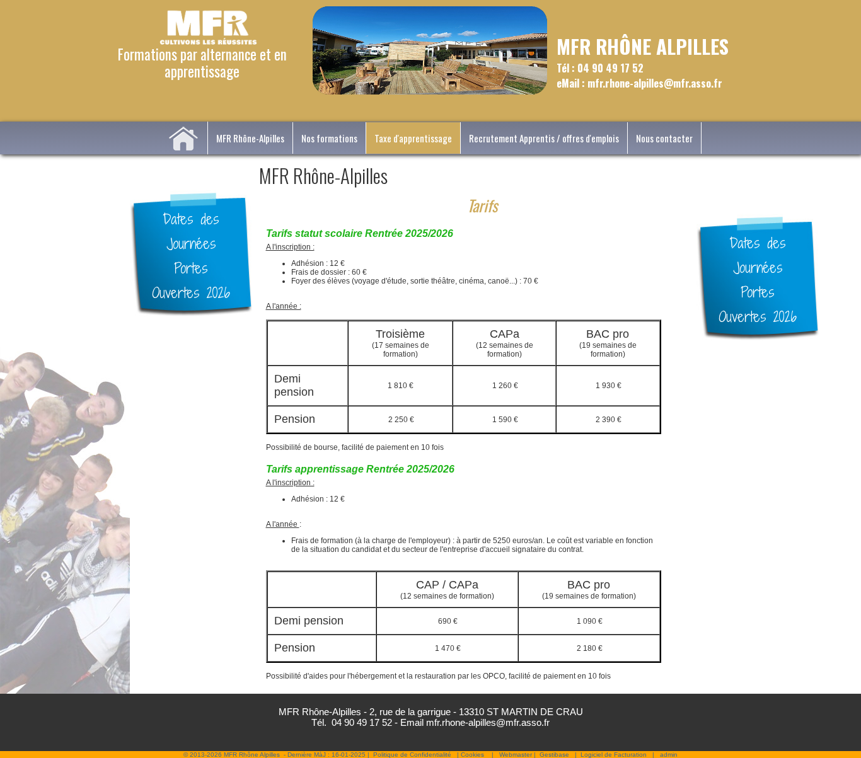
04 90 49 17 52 (362, 722)
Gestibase (554, 754)
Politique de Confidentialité (412, 754)
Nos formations (329, 138)
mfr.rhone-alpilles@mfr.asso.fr (488, 722)
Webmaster (515, 754)
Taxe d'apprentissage (413, 138)
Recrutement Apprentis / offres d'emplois (544, 138)
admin (669, 754)
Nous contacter (664, 138)
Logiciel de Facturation (614, 754)
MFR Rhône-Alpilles (250, 138)
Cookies (472, 754)
